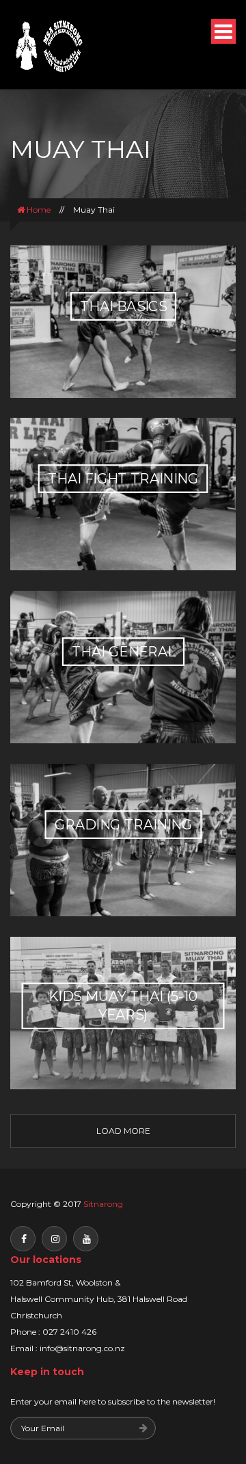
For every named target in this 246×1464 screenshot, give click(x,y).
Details (123, 376)
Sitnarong (103, 1204)
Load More (123, 1131)
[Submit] (143, 1429)
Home (38, 209)
